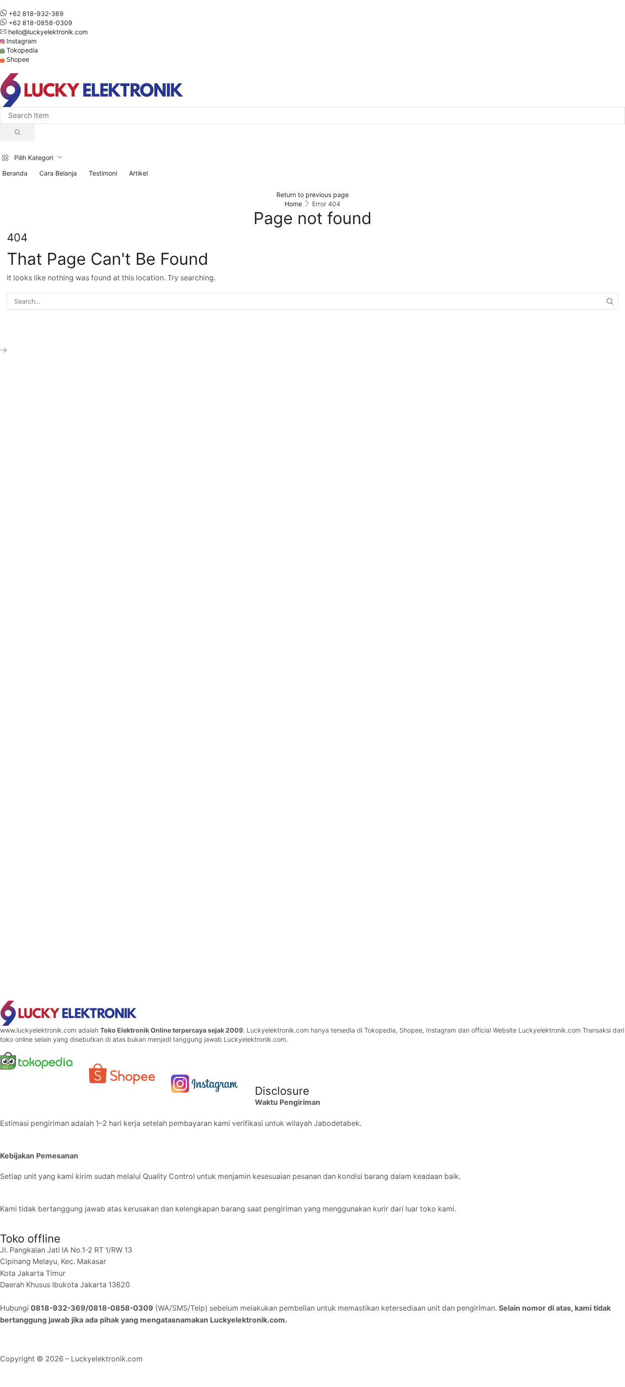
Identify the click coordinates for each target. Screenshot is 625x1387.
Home (293, 204)
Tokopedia (22, 50)
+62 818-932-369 (36, 13)
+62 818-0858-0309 (40, 23)
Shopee (17, 59)
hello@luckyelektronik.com (48, 32)
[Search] (17, 132)
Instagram (21, 41)
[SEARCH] (609, 301)
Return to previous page (312, 194)
